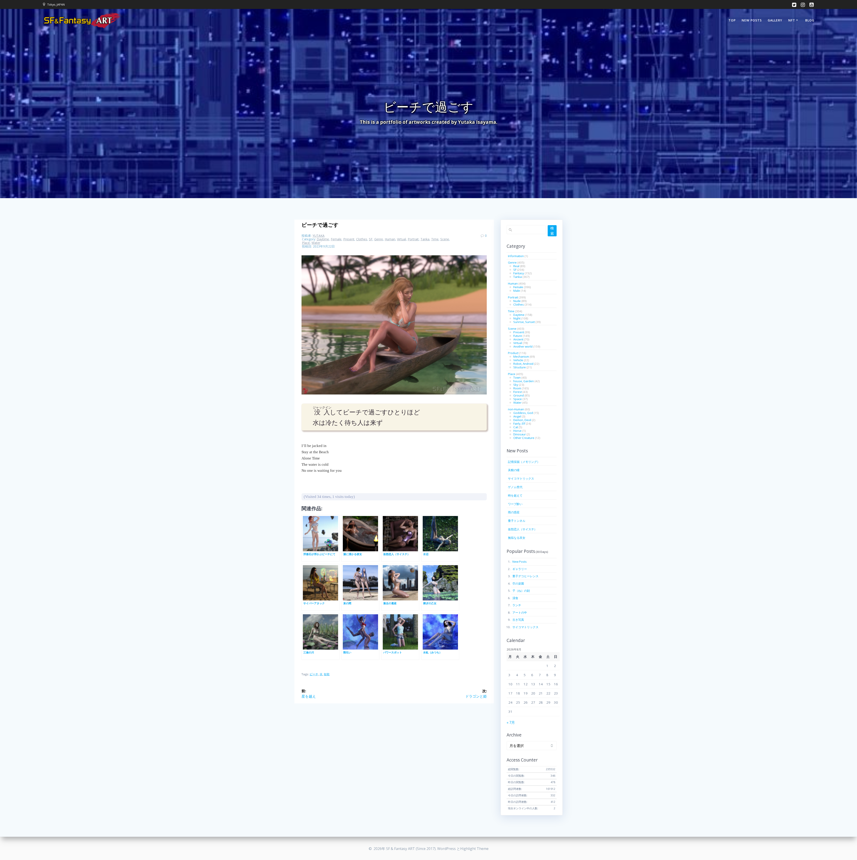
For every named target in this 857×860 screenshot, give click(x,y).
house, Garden (523, 381)
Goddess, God (523, 413)
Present (348, 239)
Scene (444, 239)
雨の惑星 (514, 512)
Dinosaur (519, 434)
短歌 (327, 674)
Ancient (518, 339)
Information (516, 256)
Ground (518, 395)
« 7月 (511, 722)
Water (316, 243)
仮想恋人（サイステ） (522, 529)
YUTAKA (318, 235)
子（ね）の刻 (521, 591)
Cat (515, 427)
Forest (517, 392)
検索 (552, 231)
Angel (517, 416)
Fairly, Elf (519, 424)
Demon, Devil (522, 420)
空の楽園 (518, 583)
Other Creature (523, 438)
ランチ (516, 605)
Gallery (775, 20)
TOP (732, 20)
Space (517, 399)
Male (516, 291)
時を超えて (515, 495)
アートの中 (519, 612)
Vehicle (518, 360)
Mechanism (521, 356)
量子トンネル (516, 521)
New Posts (752, 20)
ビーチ (314, 674)
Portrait (413, 239)
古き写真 (518, 620)
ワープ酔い (515, 504)
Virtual (401, 239)
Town (517, 377)
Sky (515, 385)
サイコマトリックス (521, 478)
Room (517, 388)
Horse (517, 431)
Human (390, 239)
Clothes (361, 239)
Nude (517, 301)
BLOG (809, 20)
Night (516, 318)
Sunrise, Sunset (524, 322)
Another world (523, 346)
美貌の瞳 (514, 470)
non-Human (516, 409)
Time (435, 239)
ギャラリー (519, 569)
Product (513, 353)
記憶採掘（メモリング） (524, 462)
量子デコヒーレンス (525, 576)
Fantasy (518, 273)
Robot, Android (523, 364)
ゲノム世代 (515, 487)
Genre (378, 239)
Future (517, 336)
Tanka (424, 239)
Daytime (323, 239)
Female (336, 239)
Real (516, 266)
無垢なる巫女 (516, 538)
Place (306, 243)
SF (370, 239)
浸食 (515, 598)
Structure (519, 367)
